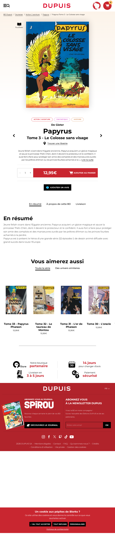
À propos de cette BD (58, 204)
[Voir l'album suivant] (101, 135)
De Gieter (57, 124)
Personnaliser (77, 524)
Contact (57, 443)
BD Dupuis (7, 14)
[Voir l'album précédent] (13, 135)
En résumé (35, 204)
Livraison (81, 204)
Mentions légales (43, 443)
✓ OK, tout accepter (40, 524)
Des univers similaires (67, 268)
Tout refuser (60, 524)
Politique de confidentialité (58, 529)
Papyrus (46, 14)
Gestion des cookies (76, 447)
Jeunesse (19, 14)
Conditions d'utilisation (42, 447)
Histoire (77, 119)
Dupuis (57, 5)
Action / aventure (33, 14)
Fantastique (62, 119)
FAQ (65, 443)
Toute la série (42, 268)
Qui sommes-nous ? (80, 443)
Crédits (95, 443)
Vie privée (60, 447)
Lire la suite (87, 160)
